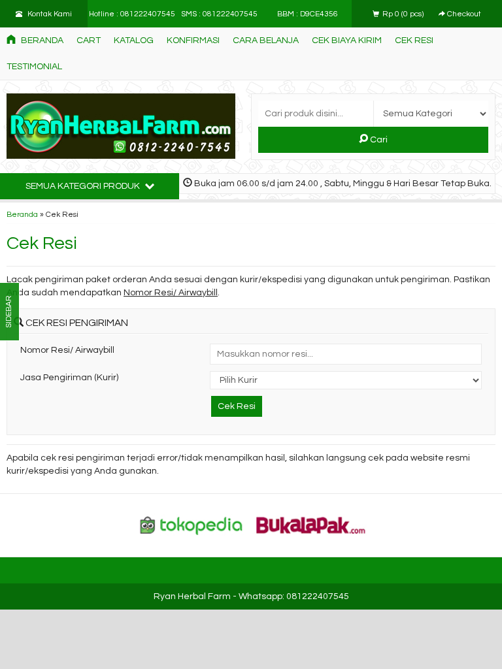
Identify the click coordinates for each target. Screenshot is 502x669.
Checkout (463, 14)
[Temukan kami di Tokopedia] (191, 524)
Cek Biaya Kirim (347, 40)
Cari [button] (378, 139)
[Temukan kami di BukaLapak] (311, 524)
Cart (88, 40)
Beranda (41, 40)
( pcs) (404, 14)
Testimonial (34, 66)
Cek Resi (414, 40)
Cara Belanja (266, 40)
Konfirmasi (193, 40)
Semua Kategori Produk (83, 186)
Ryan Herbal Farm (192, 596)
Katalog (134, 40)
